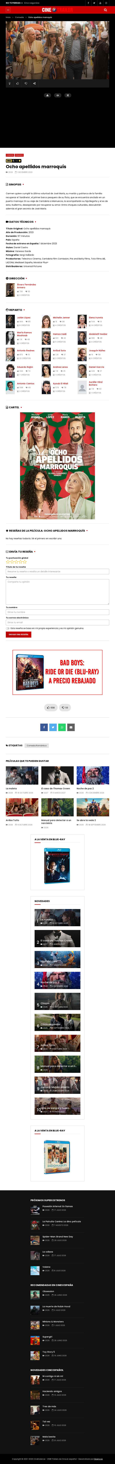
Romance (19, 155)
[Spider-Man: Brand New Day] (35, 1240)
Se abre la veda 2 (86, 820)
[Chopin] (57, 1001)
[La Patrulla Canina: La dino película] (35, 1225)
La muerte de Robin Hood (56, 1306)
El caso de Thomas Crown (55, 788)
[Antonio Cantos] (10, 387)
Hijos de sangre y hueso (55, 1108)
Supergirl (47, 1336)
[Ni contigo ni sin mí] (35, 1379)
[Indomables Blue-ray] (57, 1175)
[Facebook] (88, 3)
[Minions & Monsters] (35, 1325)
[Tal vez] (35, 1425)
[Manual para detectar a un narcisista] (57, 1064)
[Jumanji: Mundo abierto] (57, 1085)
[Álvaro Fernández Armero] (10, 290)
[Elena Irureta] (82, 321)
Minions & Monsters (53, 1321)
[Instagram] (106, 3)
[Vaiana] (35, 1270)
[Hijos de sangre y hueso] (57, 1106)
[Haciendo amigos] (35, 1395)
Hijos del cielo (49, 961)
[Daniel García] (82, 371)
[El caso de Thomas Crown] (57, 938)
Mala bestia (49, 1436)
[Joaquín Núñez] (82, 354)
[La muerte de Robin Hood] (35, 1310)
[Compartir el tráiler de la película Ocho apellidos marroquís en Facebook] (44, 727)
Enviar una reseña (18, 634)
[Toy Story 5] (35, 1355)
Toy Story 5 (49, 1351)
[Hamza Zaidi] (46, 338)
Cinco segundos (50, 1024)
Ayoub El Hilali (60, 383)
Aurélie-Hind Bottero (95, 383)
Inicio (8, 17)
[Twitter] (94, 3)
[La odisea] (35, 1255)
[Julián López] (10, 321)
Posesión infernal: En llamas (58, 1206)
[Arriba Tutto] (57, 1043)
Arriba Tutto (29, 3)
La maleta (11, 788)
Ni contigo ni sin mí (53, 1376)
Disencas (98, 1459)
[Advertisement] (57, 121)
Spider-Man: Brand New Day (58, 1236)
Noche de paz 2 (85, 788)
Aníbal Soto (59, 350)
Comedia (19, 17)
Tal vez (46, 1421)
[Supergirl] (35, 1340)
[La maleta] (57, 917)
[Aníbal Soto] (46, 354)
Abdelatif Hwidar (98, 334)
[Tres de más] (35, 1410)
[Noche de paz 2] (57, 980)
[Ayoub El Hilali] (46, 387)
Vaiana (46, 1266)
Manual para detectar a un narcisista (56, 822)
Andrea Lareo (60, 367)
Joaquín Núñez (97, 350)
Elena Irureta (96, 317)
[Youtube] (100, 3)
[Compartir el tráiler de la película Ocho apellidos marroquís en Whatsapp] (62, 727)
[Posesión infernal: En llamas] (35, 1210)
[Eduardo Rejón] (10, 371)
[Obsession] (35, 1295)
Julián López (23, 317)
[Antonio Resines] (10, 354)
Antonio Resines (25, 350)
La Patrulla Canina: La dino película (62, 1221)
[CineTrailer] (57, 10)
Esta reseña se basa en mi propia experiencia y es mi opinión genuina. (47, 628)
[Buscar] (105, 10)
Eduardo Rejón (25, 367)
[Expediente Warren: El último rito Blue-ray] (57, 883)
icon (22, 775)
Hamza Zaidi (59, 334)
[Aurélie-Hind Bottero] (82, 387)
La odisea (48, 1251)
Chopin (45, 1003)
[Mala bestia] (35, 1440)
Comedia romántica (37, 745)
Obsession (48, 1291)
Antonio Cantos (25, 383)
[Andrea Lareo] (46, 371)
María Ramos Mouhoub (24, 334)
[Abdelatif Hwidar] (82, 338)
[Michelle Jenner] (46, 321)
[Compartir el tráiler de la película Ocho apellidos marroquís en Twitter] (53, 727)
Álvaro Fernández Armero (26, 286)
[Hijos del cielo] (57, 959)
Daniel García (96, 367)
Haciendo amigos (52, 1391)
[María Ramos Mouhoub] (10, 338)
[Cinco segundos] (57, 1022)
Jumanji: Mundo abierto (55, 1087)
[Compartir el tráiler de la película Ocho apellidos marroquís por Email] (71, 727)
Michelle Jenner (61, 317)
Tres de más (49, 1406)
